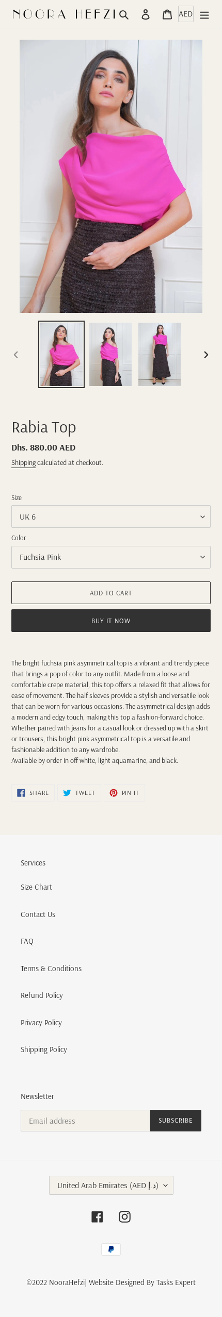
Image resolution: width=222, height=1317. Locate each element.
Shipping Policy (44, 1049)
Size (16, 497)
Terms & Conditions (51, 968)
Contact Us (38, 914)
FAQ (27, 941)
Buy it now (110, 620)
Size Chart (36, 887)
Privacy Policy (41, 1022)
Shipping (23, 462)
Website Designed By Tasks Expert (142, 1282)
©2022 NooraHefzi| (56, 1282)
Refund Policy (42, 995)
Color (18, 538)
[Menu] (204, 14)
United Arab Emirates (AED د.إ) (107, 1185)
